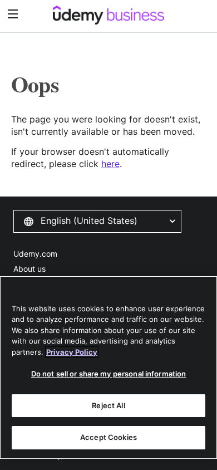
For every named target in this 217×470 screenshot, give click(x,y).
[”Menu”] (14, 14)
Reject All (108, 405)
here (110, 163)
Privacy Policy (71, 351)
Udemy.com (35, 253)
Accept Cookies (108, 437)
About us (29, 268)
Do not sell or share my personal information (108, 373)
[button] (97, 221)
